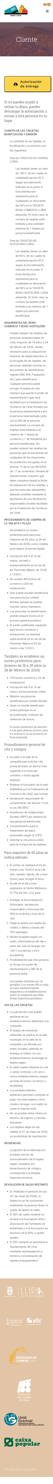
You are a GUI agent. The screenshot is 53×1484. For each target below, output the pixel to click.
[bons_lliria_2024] (16, 6)
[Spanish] (49, 4)
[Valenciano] (45, 4)
